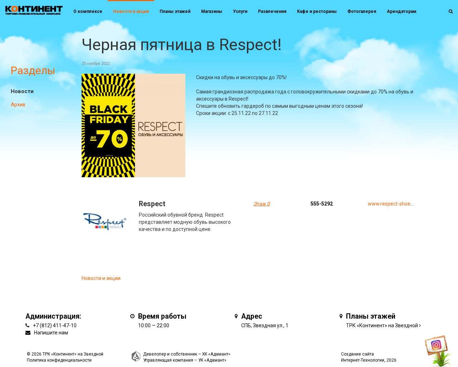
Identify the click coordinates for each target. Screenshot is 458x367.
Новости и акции (131, 11)
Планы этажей (175, 11)
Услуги (240, 11)
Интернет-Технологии (362, 360)
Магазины (211, 11)
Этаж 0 (261, 204)
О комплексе (87, 11)
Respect (152, 204)
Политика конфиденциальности (59, 360)
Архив (18, 104)
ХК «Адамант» (216, 354)
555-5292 (322, 204)
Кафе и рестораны (317, 11)
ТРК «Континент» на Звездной (382, 325)
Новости (22, 91)
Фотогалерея (361, 11)
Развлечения (272, 11)
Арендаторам (401, 11)
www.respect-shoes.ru (393, 204)
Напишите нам (51, 332)
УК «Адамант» (212, 360)
